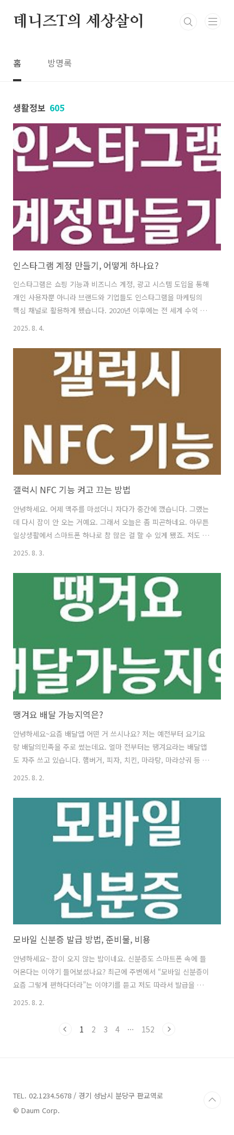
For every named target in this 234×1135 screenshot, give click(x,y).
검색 (188, 22)
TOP (212, 1100)
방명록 (59, 62)
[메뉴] (213, 21)
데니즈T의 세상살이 (78, 21)
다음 (168, 1029)
